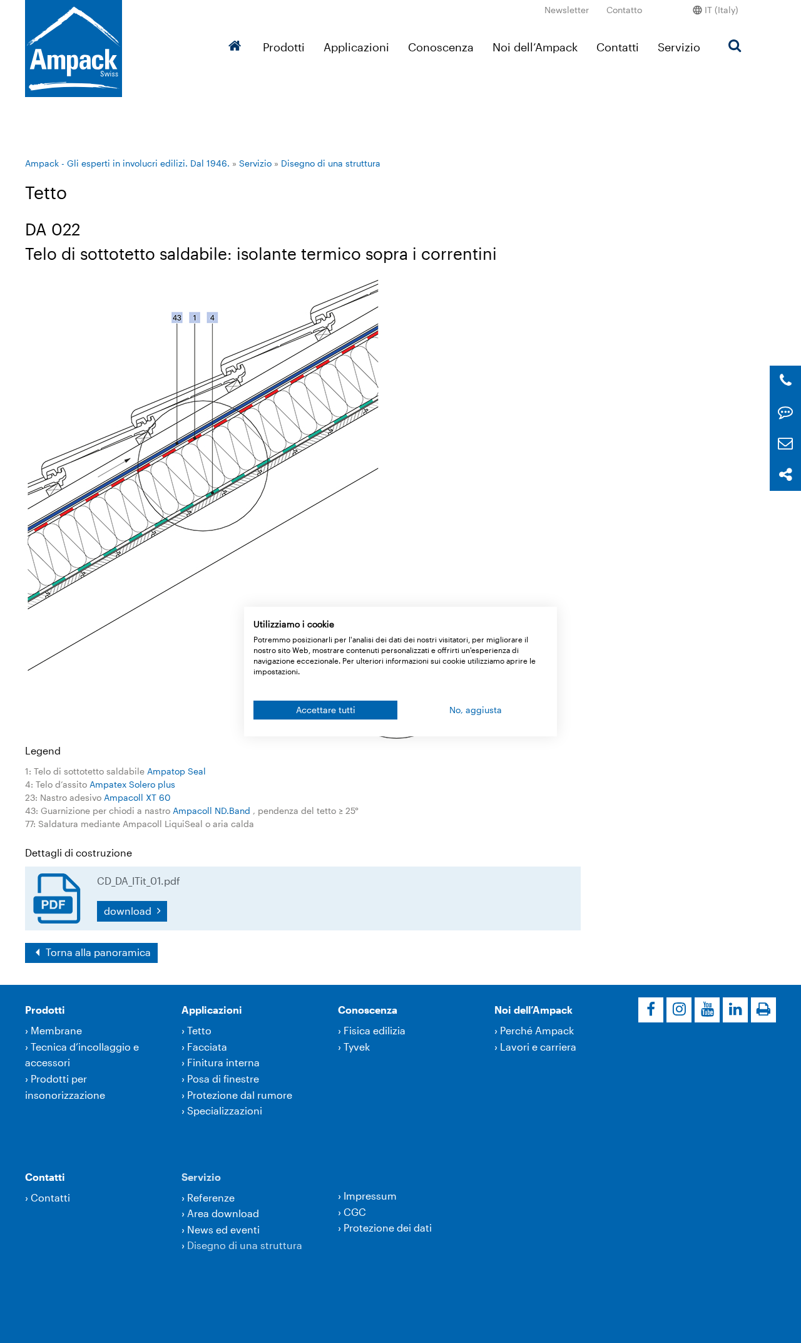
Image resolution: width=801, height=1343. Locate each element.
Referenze (211, 1197)
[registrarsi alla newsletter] (785, 444)
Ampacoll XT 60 (137, 797)
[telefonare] (786, 381)
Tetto (199, 1030)
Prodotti (284, 47)
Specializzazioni (224, 1110)
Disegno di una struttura (330, 163)
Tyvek (357, 1046)
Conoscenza (441, 47)
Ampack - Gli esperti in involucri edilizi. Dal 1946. (127, 163)
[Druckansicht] (763, 1009)
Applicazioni (356, 47)
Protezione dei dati (388, 1227)
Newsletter (566, 9)
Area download (223, 1213)
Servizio (679, 47)
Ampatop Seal (176, 771)
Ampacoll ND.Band (213, 810)
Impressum (370, 1195)
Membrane (56, 1030)
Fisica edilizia (375, 1030)
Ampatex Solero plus (132, 784)
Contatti (617, 47)
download (129, 911)
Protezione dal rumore (239, 1095)
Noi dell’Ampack (535, 47)
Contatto (624, 9)
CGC (355, 1212)
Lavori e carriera (538, 1046)
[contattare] (785, 412)
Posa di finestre (223, 1078)
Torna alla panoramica (97, 952)
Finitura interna (223, 1062)
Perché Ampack (537, 1030)
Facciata (207, 1046)
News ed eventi (223, 1229)
